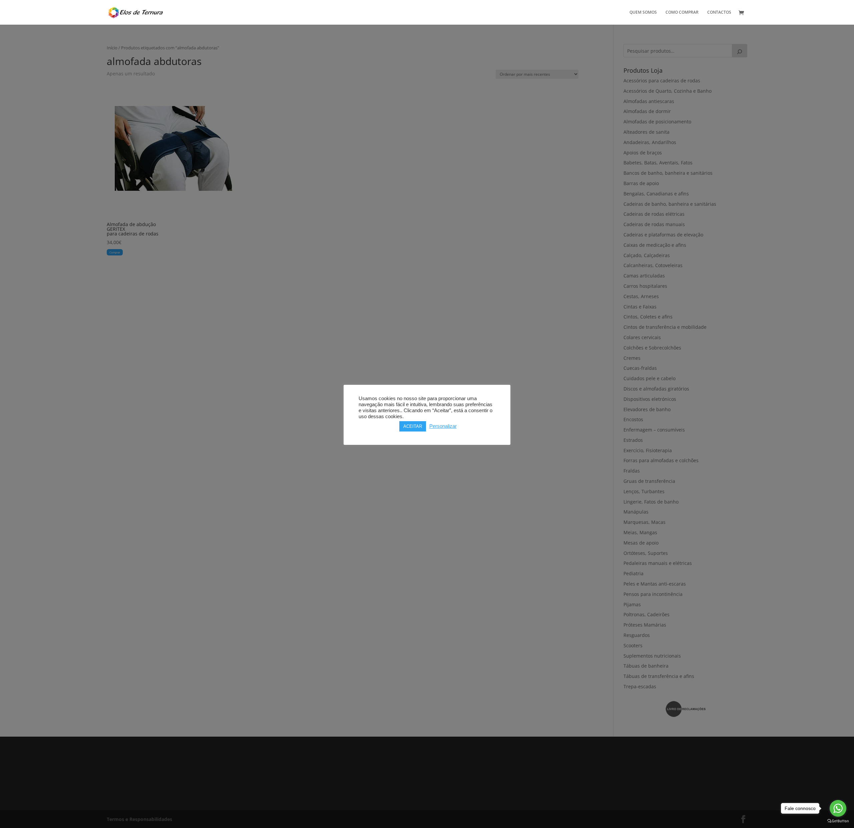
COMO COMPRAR (682, 12)
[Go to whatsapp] (838, 808)
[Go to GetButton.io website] (838, 821)
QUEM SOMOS (643, 12)
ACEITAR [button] (412, 426)
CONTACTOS (719, 12)
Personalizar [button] (443, 426)
